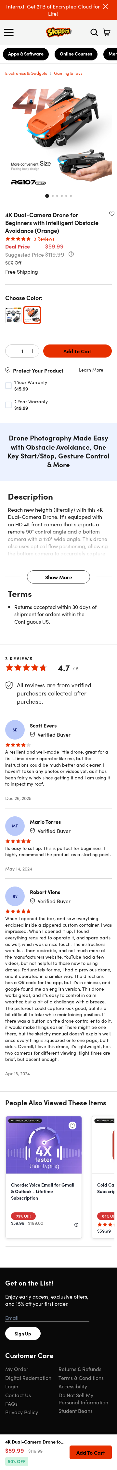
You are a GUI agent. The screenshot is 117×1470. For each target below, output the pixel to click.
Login (11, 1386)
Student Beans (75, 1410)
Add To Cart (77, 351)
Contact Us (18, 1394)
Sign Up (23, 1333)
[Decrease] (12, 351)
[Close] (105, 6)
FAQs (11, 1403)
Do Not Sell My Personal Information (83, 1398)
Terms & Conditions (81, 1377)
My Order (16, 1368)
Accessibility (72, 1386)
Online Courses (76, 53)
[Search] (94, 32)
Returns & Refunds (79, 1368)
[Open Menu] (10, 32)
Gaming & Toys (68, 73)
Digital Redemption (28, 1377)
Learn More (91, 370)
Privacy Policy (21, 1411)
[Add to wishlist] (112, 213)
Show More (58, 577)
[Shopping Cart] (106, 32)
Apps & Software (26, 53)
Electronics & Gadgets (26, 73)
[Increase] (32, 351)
